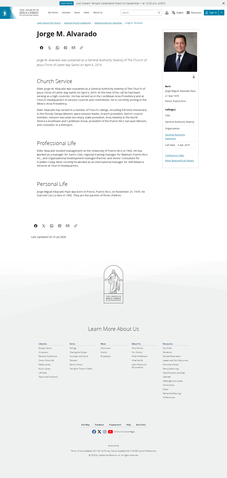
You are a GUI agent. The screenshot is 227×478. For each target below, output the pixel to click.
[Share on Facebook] (35, 226)
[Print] (65, 47)
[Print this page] (59, 226)
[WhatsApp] (57, 47)
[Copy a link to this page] (75, 226)
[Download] (193, 76)
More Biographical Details (179, 160)
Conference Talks (174, 155)
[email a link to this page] (67, 226)
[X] (49, 47)
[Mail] (73, 47)
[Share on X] (43, 226)
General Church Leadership (77, 22)
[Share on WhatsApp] (51, 226)
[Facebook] (41, 47)
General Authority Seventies (108, 22)
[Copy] (81, 47)
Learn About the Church (49, 22)
